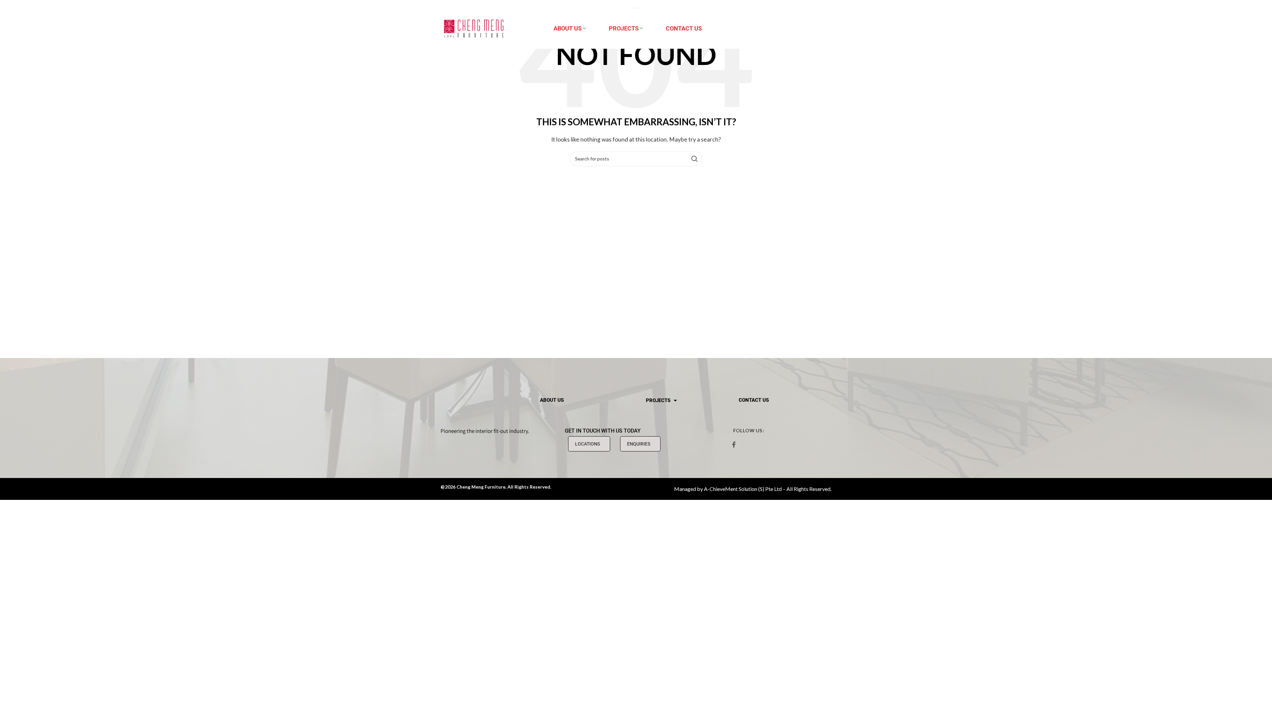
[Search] (828, 28)
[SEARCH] (694, 158)
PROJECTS (658, 400)
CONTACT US (754, 400)
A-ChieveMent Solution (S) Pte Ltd (743, 489)
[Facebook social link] (734, 444)
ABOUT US (552, 400)
